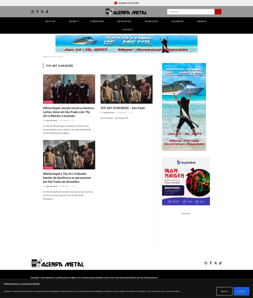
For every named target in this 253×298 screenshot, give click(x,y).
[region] (126, 288)
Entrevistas (124, 21)
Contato (127, 29)
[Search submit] (218, 11)
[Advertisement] (186, 233)
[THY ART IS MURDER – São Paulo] (126, 89)
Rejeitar (224, 291)
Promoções (151, 21)
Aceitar (241, 291)
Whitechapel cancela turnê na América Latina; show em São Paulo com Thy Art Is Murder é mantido (68, 112)
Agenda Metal (51, 120)
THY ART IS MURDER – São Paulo (122, 108)
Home (45, 56)
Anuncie (201, 21)
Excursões (178, 21)
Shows (72, 21)
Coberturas (97, 21)
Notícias (50, 21)
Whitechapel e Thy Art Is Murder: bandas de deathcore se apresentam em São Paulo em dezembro (67, 177)
